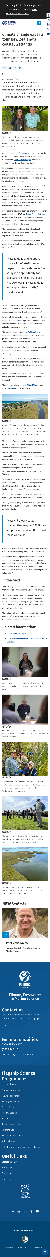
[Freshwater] (15, 68)
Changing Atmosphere (12, 1090)
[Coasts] (9, 68)
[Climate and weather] (4, 68)
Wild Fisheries (8, 1141)
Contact (9, 1248)
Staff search (7, 1173)
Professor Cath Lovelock (29, 153)
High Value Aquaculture (13, 1135)
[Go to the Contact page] (4, 1025)
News (4, 74)
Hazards (6, 1118)
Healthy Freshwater (11, 1101)
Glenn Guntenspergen (22, 160)
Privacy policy (22, 1248)
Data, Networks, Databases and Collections (22, 1147)
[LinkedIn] (48, 25)
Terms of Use (38, 1248)
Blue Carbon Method (13, 320)
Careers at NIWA (9, 1161)
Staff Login (7, 1179)
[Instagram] (48, 20)
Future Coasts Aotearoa (35, 214)
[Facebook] (48, 15)
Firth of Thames (33, 385)
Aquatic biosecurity (11, 1124)
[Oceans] (20, 68)
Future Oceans (8, 1107)
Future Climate (9, 1084)
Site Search (7, 1167)
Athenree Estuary (9, 388)
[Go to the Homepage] (9, 23)
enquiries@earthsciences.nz (19, 1054)
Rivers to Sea (8, 1130)
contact (30, 1018)
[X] (48, 29)
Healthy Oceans (9, 1112)
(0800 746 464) (11, 1049)
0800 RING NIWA (12, 1044)
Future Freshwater (10, 1095)
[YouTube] (48, 34)
